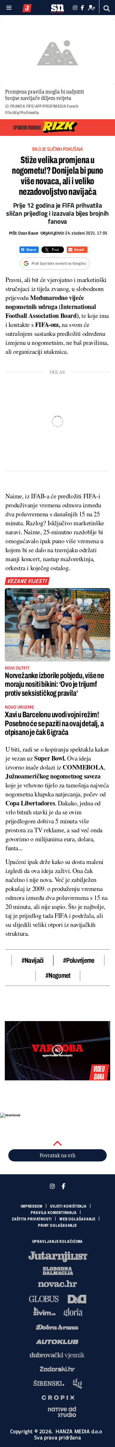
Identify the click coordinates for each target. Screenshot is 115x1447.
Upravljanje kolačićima (57, 1241)
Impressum (31, 1206)
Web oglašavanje (77, 1219)
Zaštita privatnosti (32, 1219)
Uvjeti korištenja (68, 1206)
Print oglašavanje (57, 1225)
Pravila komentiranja (54, 1212)
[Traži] (107, 8)
